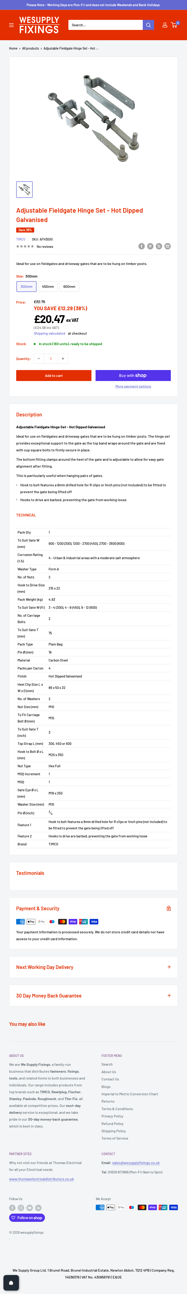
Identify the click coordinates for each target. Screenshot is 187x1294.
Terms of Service (114, 1138)
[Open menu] (11, 25)
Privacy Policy (112, 1116)
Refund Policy (112, 1123)
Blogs (106, 1086)
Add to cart (54, 375)
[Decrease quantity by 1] (39, 358)
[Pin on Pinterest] (150, 245)
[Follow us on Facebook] (12, 1208)
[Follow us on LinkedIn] (38, 1208)
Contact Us (110, 1079)
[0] (174, 25)
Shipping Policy (113, 1131)
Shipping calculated (49, 333)
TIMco (20, 239)
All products (30, 48)
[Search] (148, 25)
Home (13, 48)
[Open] (11, 1283)
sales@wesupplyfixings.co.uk (136, 1162)
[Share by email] (167, 245)
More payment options (133, 386)
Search (107, 1064)
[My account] (165, 24)
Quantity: (23, 358)
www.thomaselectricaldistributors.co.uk (41, 1179)
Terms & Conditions (117, 1108)
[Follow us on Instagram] (21, 1208)
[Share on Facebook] (141, 245)
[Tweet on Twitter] (159, 245)
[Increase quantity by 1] (63, 358)
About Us (108, 1071)
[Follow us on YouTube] (29, 1208)
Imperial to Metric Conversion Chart (129, 1094)
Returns (107, 1101)
